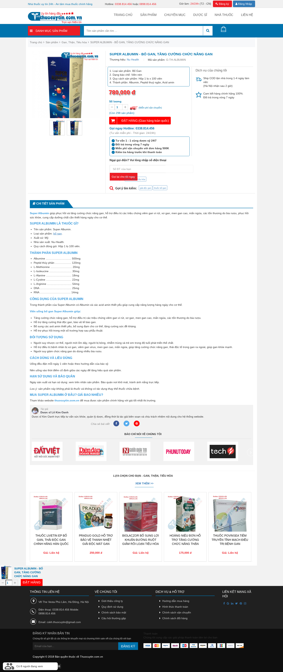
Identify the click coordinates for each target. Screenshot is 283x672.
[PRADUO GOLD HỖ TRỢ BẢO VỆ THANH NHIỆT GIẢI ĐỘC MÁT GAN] (96, 504)
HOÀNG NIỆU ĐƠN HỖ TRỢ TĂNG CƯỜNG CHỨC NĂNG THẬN (185, 539)
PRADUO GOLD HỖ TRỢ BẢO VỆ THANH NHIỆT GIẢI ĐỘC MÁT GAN (96, 539)
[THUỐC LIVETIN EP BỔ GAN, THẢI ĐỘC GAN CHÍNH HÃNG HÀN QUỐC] (51, 504)
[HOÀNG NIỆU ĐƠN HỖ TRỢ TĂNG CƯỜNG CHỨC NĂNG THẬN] (185, 504)
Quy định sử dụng (112, 606)
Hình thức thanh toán (175, 606)
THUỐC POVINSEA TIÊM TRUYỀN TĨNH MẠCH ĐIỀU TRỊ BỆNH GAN (230, 539)
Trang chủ (123, 15)
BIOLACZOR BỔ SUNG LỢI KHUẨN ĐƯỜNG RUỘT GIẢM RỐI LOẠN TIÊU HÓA (140, 539)
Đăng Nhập (244, 3)
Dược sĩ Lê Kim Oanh (54, 412)
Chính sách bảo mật (113, 612)
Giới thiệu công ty (112, 600)
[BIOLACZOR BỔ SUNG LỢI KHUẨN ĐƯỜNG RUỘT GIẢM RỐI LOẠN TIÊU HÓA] (140, 504)
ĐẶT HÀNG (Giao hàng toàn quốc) (145, 120)
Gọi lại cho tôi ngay (123, 176)
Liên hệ (247, 15)
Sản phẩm (148, 15)
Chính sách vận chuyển (176, 612)
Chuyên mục (175, 15)
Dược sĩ (200, 15)
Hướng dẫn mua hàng (175, 600)
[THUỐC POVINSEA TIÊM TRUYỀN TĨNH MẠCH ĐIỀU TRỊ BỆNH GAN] (230, 504)
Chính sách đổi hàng (175, 618)
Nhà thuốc (224, 15)
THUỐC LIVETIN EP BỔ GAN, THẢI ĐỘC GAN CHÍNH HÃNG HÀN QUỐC (51, 539)
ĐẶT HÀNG (32, 582)
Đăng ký (223, 3)
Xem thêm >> (144, 483)
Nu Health (133, 59)
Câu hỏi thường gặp (113, 618)
